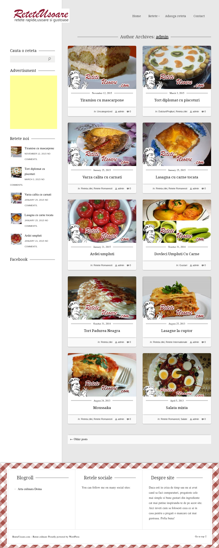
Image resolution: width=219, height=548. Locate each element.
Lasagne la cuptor (176, 331)
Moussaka (102, 408)
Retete (153, 16)
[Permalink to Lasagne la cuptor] (177, 318)
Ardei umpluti (102, 254)
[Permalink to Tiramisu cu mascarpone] (102, 88)
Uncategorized (104, 111)
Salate (184, 419)
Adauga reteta (175, 16)
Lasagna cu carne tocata (177, 177)
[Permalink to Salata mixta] (177, 395)
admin (162, 36)
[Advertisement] (42, 102)
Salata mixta (177, 408)
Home (136, 16)
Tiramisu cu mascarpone (102, 100)
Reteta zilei (181, 111)
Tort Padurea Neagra (102, 331)
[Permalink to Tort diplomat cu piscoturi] (177, 88)
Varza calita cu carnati (102, 177)
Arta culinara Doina (30, 489)
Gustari (183, 265)
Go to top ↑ (201, 536)
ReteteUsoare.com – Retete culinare (41, 16)
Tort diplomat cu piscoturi (177, 100)
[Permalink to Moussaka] (102, 395)
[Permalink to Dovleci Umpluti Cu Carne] (177, 242)
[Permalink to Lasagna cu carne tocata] (177, 165)
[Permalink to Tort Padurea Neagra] (102, 318)
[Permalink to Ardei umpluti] (102, 242)
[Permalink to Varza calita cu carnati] (102, 165)
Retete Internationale (176, 342)
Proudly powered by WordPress (63, 536)
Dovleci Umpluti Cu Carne (176, 254)
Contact (199, 16)
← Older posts (78, 439)
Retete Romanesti (103, 188)
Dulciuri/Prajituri (166, 111)
